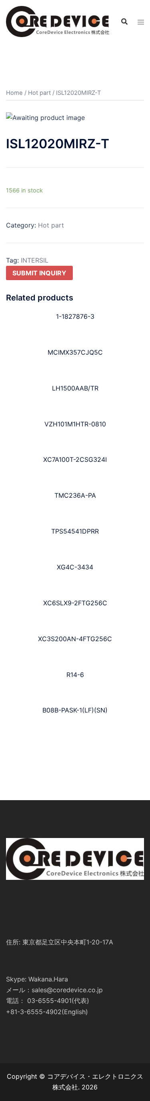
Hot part (39, 92)
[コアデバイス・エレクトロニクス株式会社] (57, 21)
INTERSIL (34, 260)
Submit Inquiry (39, 273)
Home (14, 92)
